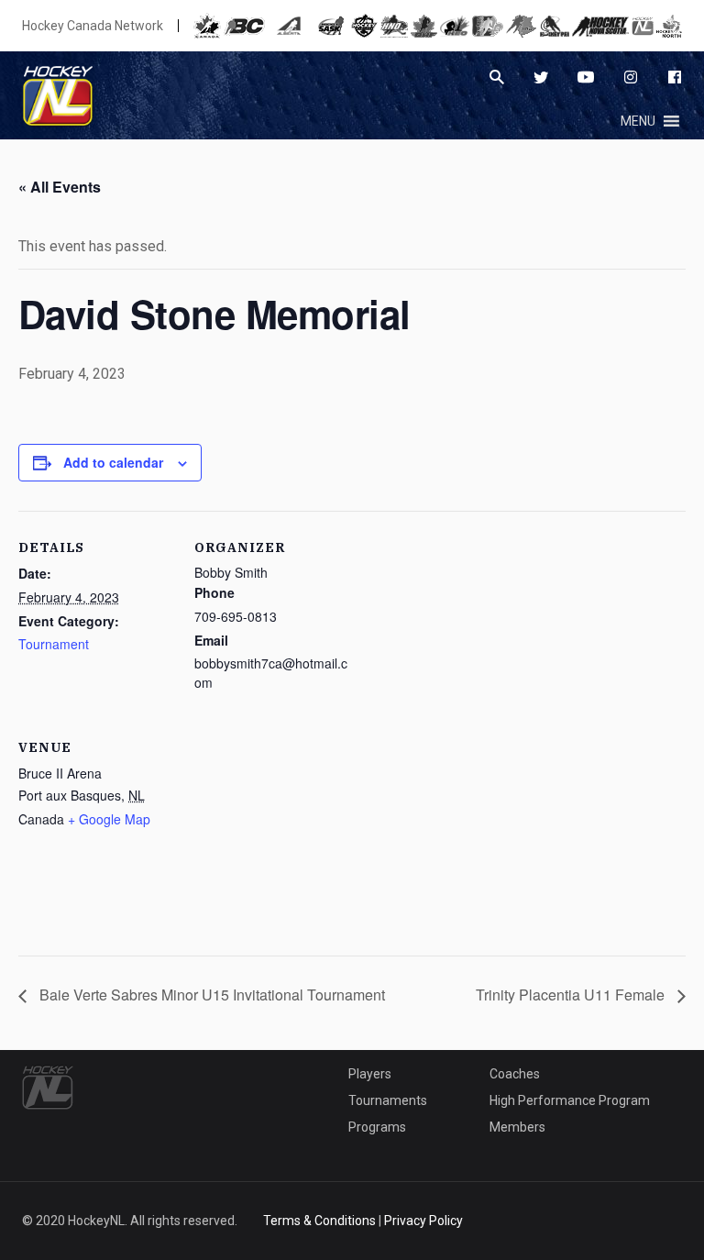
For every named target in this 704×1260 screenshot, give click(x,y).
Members (517, 1127)
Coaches (515, 1074)
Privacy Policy (423, 1220)
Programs (377, 1127)
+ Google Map (109, 819)
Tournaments (387, 1100)
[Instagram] (630, 77)
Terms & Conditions (319, 1220)
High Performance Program (570, 1100)
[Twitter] (541, 77)
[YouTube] (586, 77)
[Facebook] (674, 77)
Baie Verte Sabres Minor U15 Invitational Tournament (210, 994)
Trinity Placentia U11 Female (572, 994)
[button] (638, 121)
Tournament (53, 644)
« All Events (59, 186)
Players (369, 1074)
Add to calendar (113, 462)
